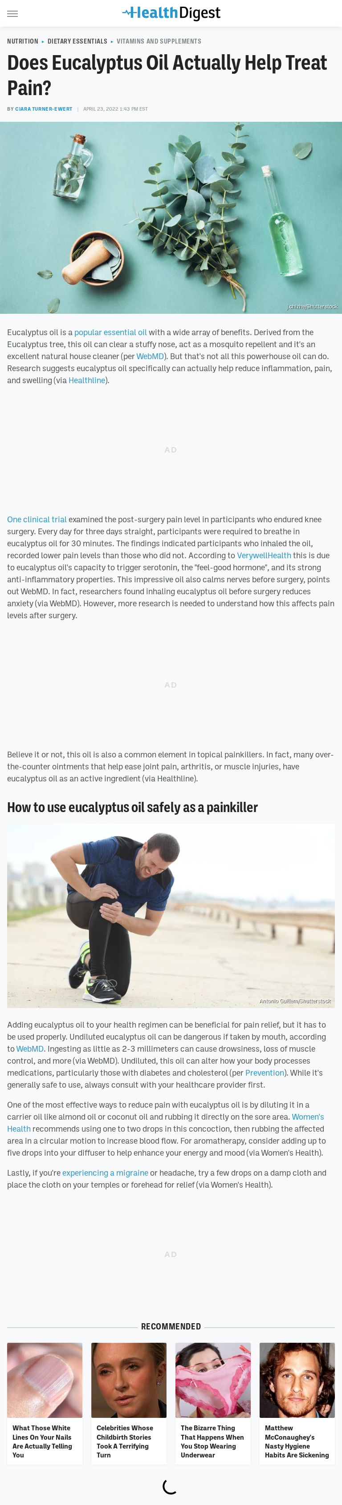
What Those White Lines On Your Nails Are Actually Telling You (42, 1441)
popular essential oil (110, 332)
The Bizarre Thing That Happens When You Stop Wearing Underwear (212, 1441)
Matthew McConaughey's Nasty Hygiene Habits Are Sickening (297, 1441)
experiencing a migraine (105, 1172)
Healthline (87, 380)
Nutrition (22, 41)
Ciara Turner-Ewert (44, 109)
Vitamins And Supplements (159, 41)
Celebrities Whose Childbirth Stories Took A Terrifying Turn (125, 1441)
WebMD (150, 356)
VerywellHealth (264, 555)
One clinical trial (37, 519)
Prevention (264, 1072)
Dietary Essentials (77, 41)
